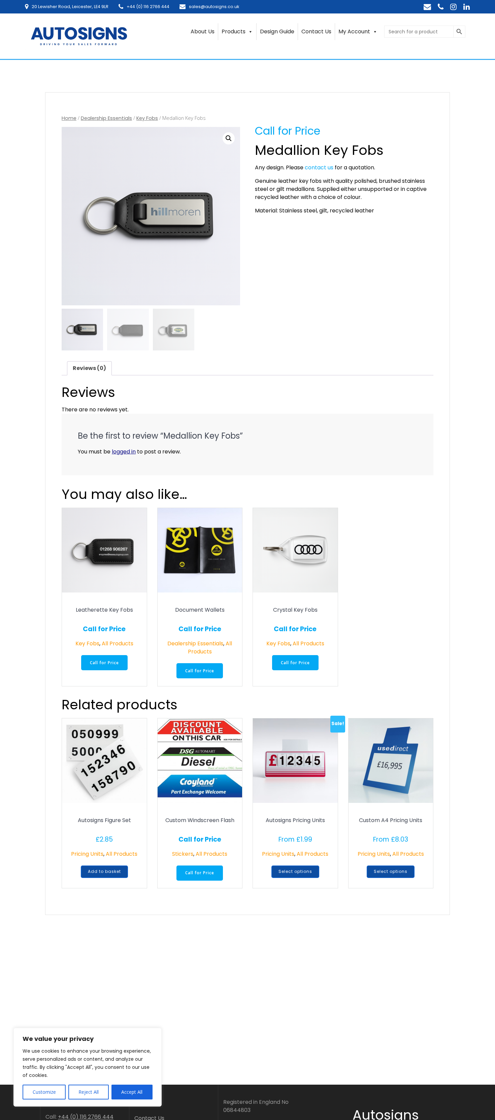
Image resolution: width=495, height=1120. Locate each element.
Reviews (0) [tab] (89, 368)
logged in (124, 451)
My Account (354, 31)
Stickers (182, 854)
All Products (117, 643)
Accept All (131, 1092)
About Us (202, 31)
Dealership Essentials (106, 118)
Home (69, 118)
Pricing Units (87, 854)
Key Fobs (147, 118)
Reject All (88, 1092)
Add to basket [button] (104, 871)
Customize (44, 1092)
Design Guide (277, 31)
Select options (295, 871)
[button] (229, 138)
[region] (87, 1067)
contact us (319, 167)
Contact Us (316, 31)
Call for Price (104, 663)
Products (233, 31)
